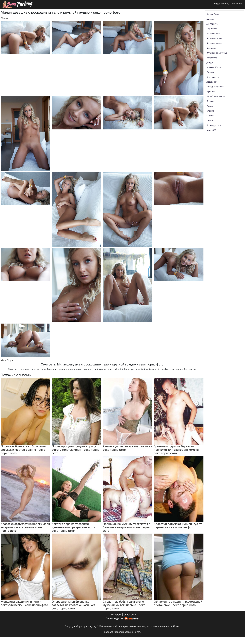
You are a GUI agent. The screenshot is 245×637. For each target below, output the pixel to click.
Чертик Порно (213, 14)
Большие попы (213, 33)
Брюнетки (211, 48)
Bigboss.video (221, 3)
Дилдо (209, 62)
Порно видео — (115, 618)
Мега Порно (7, 360)
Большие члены (214, 43)
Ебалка (5, 18)
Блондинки (211, 28)
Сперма (210, 111)
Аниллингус (212, 24)
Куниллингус (212, 77)
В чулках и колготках (216, 53)
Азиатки (210, 19)
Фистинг (210, 115)
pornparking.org (87, 626)
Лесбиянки (211, 82)
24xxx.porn (115, 614)
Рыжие (209, 106)
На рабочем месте (215, 96)
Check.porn (129, 614)
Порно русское (213, 125)
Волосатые (211, 57)
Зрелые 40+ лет (214, 67)
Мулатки (210, 91)
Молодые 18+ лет (214, 86)
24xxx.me (236, 3)
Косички (210, 72)
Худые (209, 120)
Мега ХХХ (211, 130)
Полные (210, 101)
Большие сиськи (214, 38)
